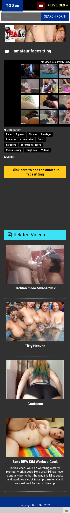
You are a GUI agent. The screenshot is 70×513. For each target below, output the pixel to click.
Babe (9, 134)
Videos (45, 150)
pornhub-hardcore (31, 145)
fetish (41, 139)
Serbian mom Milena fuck (35, 288)
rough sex (31, 150)
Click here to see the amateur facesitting (35, 172)
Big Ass (20, 134)
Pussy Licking (13, 150)
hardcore (11, 145)
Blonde (33, 134)
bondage (46, 134)
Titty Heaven (35, 346)
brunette (11, 139)
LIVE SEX (58, 5)
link (66, 452)
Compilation (26, 139)
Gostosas (35, 404)
